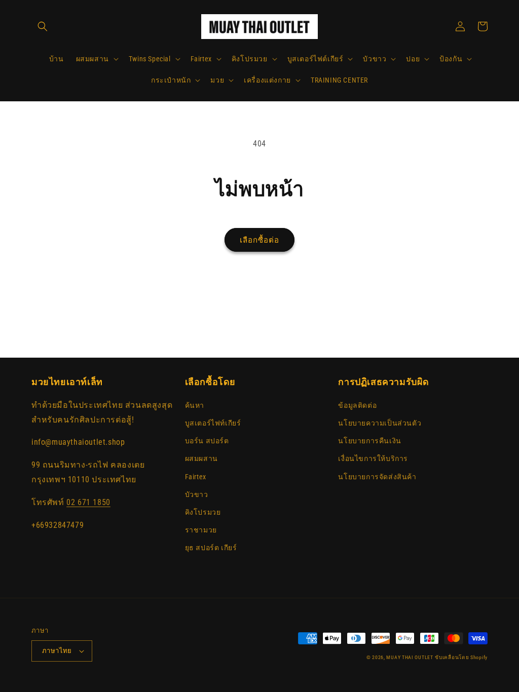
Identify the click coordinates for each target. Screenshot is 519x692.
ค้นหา (194, 405)
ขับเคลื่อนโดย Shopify (461, 657)
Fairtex (195, 477)
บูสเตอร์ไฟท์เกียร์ (213, 423)
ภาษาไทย (57, 651)
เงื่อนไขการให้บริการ (373, 458)
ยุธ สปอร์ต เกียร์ (211, 548)
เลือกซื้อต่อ (259, 240)
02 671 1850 (88, 502)
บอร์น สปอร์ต (207, 441)
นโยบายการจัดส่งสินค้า (377, 477)
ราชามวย (201, 530)
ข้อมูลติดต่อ (357, 405)
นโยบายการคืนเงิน (369, 441)
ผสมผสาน (201, 458)
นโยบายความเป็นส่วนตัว (379, 423)
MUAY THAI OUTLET (409, 657)
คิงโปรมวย (203, 512)
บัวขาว (196, 494)
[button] (42, 26)
